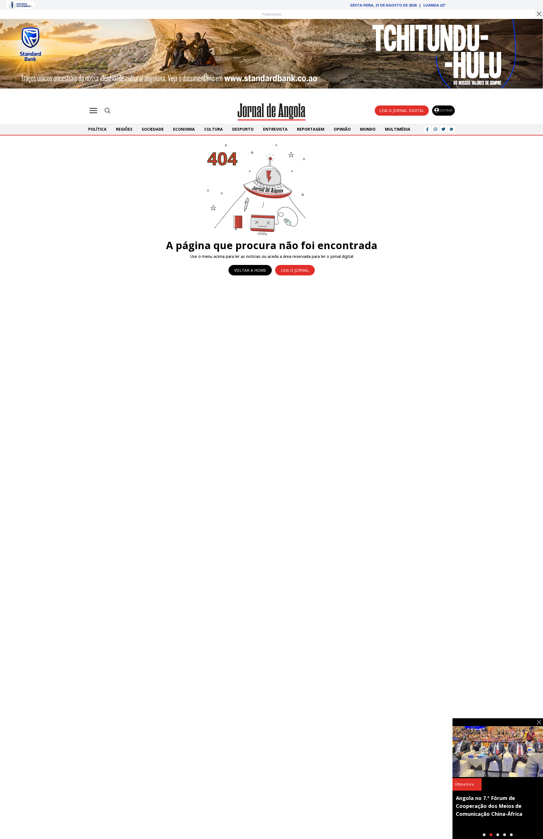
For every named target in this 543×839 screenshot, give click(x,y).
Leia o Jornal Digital (401, 110)
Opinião (342, 129)
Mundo (368, 129)
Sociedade (153, 129)
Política (97, 129)
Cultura (213, 129)
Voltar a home (250, 270)
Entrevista (275, 129)
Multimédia (397, 129)
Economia (184, 129)
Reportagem (310, 129)
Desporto (243, 129)
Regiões (124, 129)
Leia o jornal (295, 270)
